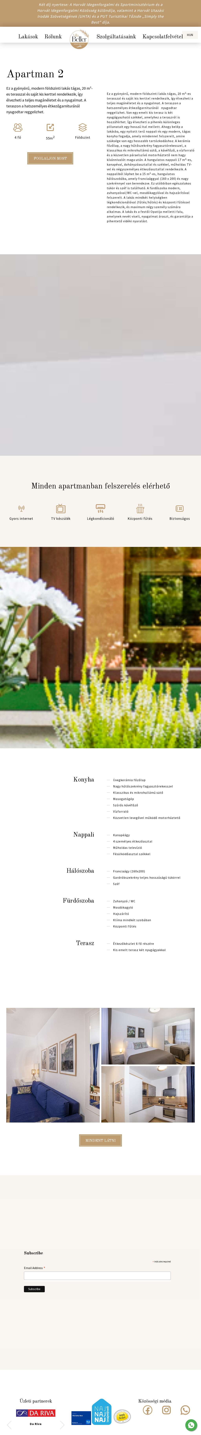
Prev (9, 1424)
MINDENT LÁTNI (100, 1141)
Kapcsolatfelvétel (162, 37)
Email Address (34, 1268)
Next (62, 1424)
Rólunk (53, 37)
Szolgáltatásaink (116, 37)
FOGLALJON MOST (50, 158)
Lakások (28, 37)
